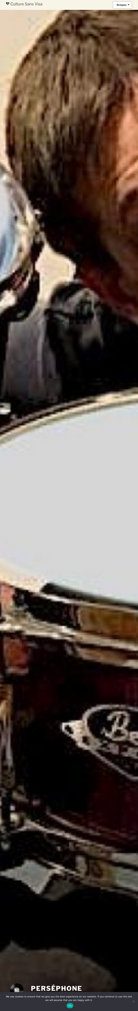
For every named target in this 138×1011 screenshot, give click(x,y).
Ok (70, 1005)
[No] (133, 1001)
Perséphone (56, 988)
